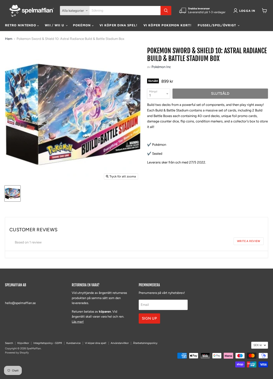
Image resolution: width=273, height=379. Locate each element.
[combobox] (125, 10)
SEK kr (257, 345)
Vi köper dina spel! (118, 25)
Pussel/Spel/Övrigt (217, 25)
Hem (8, 39)
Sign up (149, 318)
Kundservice (73, 343)
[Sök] (165, 10)
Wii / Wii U (55, 25)
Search (9, 343)
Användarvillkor (120, 343)
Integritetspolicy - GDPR (47, 343)
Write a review (248, 241)
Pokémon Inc (161, 67)
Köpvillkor (23, 343)
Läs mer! (78, 322)
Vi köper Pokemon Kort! (167, 25)
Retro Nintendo (21, 25)
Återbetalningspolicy (145, 343)
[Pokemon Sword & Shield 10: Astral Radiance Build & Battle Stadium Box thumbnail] (12, 193)
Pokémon (82, 25)
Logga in (247, 10)
